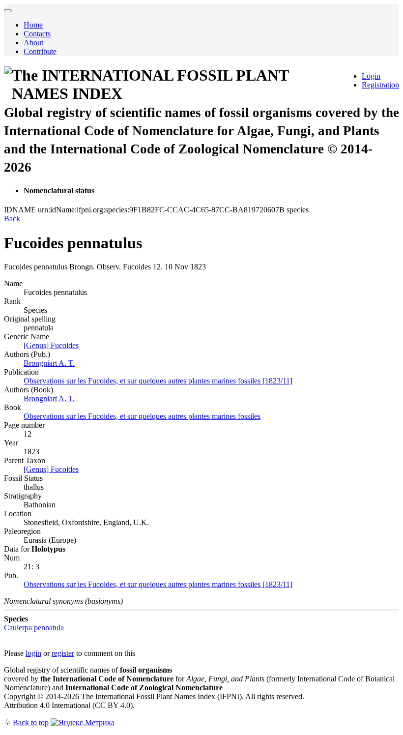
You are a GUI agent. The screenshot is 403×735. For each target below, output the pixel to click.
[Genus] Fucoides (51, 345)
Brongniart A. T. (49, 363)
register (63, 653)
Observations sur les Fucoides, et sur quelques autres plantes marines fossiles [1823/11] (158, 381)
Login (371, 76)
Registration (380, 85)
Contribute (40, 51)
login (33, 653)
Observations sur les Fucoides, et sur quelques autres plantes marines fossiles (142, 416)
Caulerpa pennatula (34, 627)
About (33, 42)
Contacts (37, 33)
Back (12, 218)
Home (33, 25)
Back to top (31, 722)
